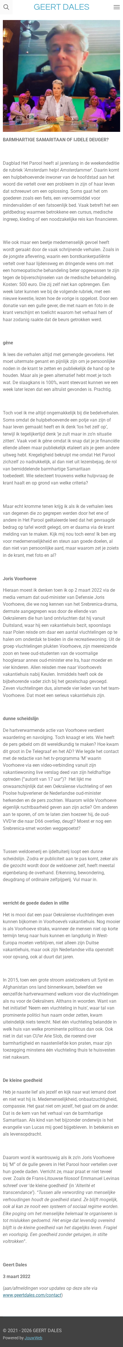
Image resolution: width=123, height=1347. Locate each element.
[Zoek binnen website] (6, 7)
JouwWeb (33, 1338)
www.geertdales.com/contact (32, 1295)
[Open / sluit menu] (116, 7)
